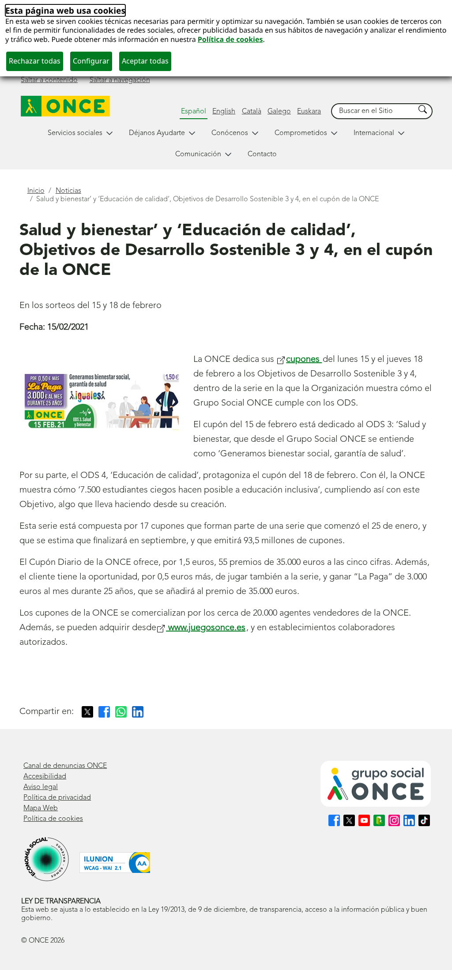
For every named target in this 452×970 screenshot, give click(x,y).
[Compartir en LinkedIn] (137, 711)
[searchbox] (373, 111)
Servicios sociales (75, 133)
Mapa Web (40, 808)
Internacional (374, 133)
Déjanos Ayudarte (157, 133)
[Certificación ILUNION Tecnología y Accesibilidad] (115, 862)
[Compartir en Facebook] (104, 711)
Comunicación (198, 154)
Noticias (68, 191)
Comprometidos (301, 133)
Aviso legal (40, 787)
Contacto (262, 154)
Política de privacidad (57, 797)
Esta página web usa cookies (65, 10)
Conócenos (229, 133)
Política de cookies (230, 39)
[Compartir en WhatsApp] (121, 711)
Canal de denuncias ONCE (65, 766)
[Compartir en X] (87, 711)
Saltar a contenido (49, 80)
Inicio (36, 191)
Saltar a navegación (120, 80)
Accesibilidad (44, 776)
